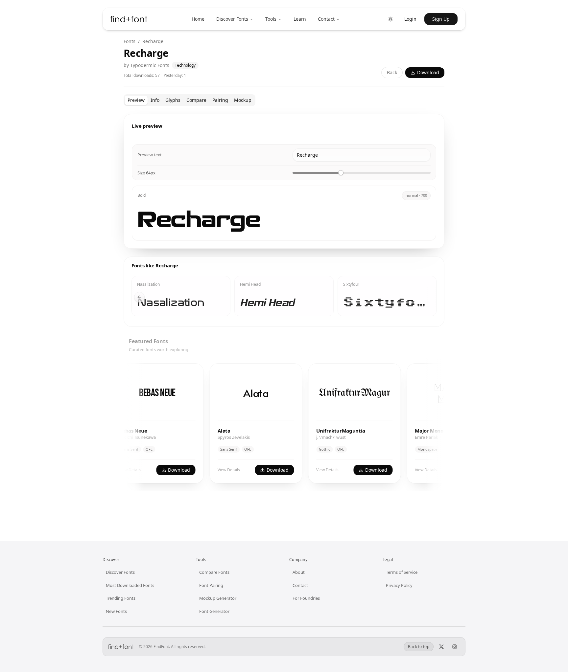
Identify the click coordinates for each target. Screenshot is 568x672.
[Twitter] (441, 646)
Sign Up (441, 19)
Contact (326, 19)
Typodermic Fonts (149, 65)
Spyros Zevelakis (219, 437)
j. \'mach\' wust (317, 437)
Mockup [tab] (242, 100)
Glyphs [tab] (172, 100)
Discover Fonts (232, 19)
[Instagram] (454, 646)
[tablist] (189, 100)
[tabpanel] (284, 308)
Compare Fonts (214, 572)
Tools (270, 19)
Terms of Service (401, 572)
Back (392, 72)
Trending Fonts (120, 598)
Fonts (129, 41)
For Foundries (306, 598)
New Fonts (116, 611)
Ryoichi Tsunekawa (123, 437)
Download (428, 72)
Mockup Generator (217, 598)
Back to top (418, 646)
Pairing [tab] (220, 100)
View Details (214, 470)
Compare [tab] (196, 100)
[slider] (340, 172)
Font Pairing (211, 585)
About (299, 572)
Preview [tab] (136, 100)
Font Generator (214, 611)
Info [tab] (155, 100)
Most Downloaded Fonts (130, 585)
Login (410, 19)
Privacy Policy (399, 585)
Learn (300, 19)
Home (198, 19)
